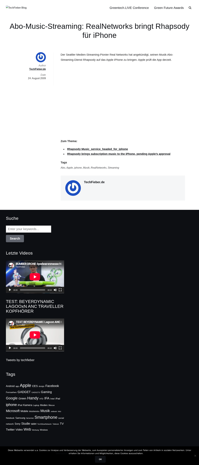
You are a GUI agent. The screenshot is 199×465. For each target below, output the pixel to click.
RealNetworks (98, 167)
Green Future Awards (169, 8)
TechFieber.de (94, 182)
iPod (20, 405)
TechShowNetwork (44, 424)
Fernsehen (11, 392)
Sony (17, 423)
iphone (78, 167)
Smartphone (46, 417)
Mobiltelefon (34, 411)
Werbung (35, 430)
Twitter (10, 429)
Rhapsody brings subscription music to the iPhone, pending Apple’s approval (118, 153)
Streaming (113, 167)
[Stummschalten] (55, 289)
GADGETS (36, 392)
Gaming (46, 392)
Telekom (56, 424)
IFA (46, 398)
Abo (63, 167)
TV (62, 423)
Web (27, 429)
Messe (52, 405)
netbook (54, 411)
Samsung (20, 418)
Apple (69, 167)
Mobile (24, 411)
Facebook (52, 386)
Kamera (27, 405)
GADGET (24, 392)
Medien (44, 405)
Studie (25, 423)
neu (59, 411)
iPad (58, 398)
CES (35, 386)
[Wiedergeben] (10, 289)
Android (10, 386)
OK (100, 459)
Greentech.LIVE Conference (129, 8)
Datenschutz (62, 453)
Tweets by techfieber (20, 360)
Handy (33, 398)
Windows (44, 430)
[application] (35, 276)
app (17, 386)
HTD (41, 399)
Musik (86, 167)
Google (12, 398)
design (41, 386)
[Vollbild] (60, 289)
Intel (52, 398)
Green (22, 398)
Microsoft (13, 411)
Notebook (10, 418)
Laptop (36, 405)
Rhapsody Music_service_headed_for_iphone (97, 149)
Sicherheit (30, 418)
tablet (33, 424)
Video (19, 429)
